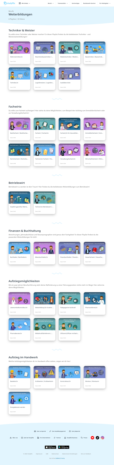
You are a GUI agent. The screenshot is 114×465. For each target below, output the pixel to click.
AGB (47, 454)
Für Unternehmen (45, 437)
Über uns (15, 437)
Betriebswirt (17, 183)
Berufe (50, 3)
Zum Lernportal (41, 431)
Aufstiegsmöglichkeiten (24, 281)
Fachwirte (15, 106)
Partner (58, 437)
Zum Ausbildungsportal (59, 431)
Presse (85, 437)
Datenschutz (55, 454)
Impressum (39, 454)
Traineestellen (62, 3)
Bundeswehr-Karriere (89, 3)
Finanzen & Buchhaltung (25, 230)
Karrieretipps (75, 3)
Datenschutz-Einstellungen (69, 454)
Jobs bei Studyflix (29, 437)
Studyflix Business (72, 437)
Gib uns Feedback (86, 454)
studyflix (11, 3)
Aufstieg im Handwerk (23, 357)
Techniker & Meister (22, 30)
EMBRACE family (60, 458)
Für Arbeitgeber (104, 3)
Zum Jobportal (76, 431)
